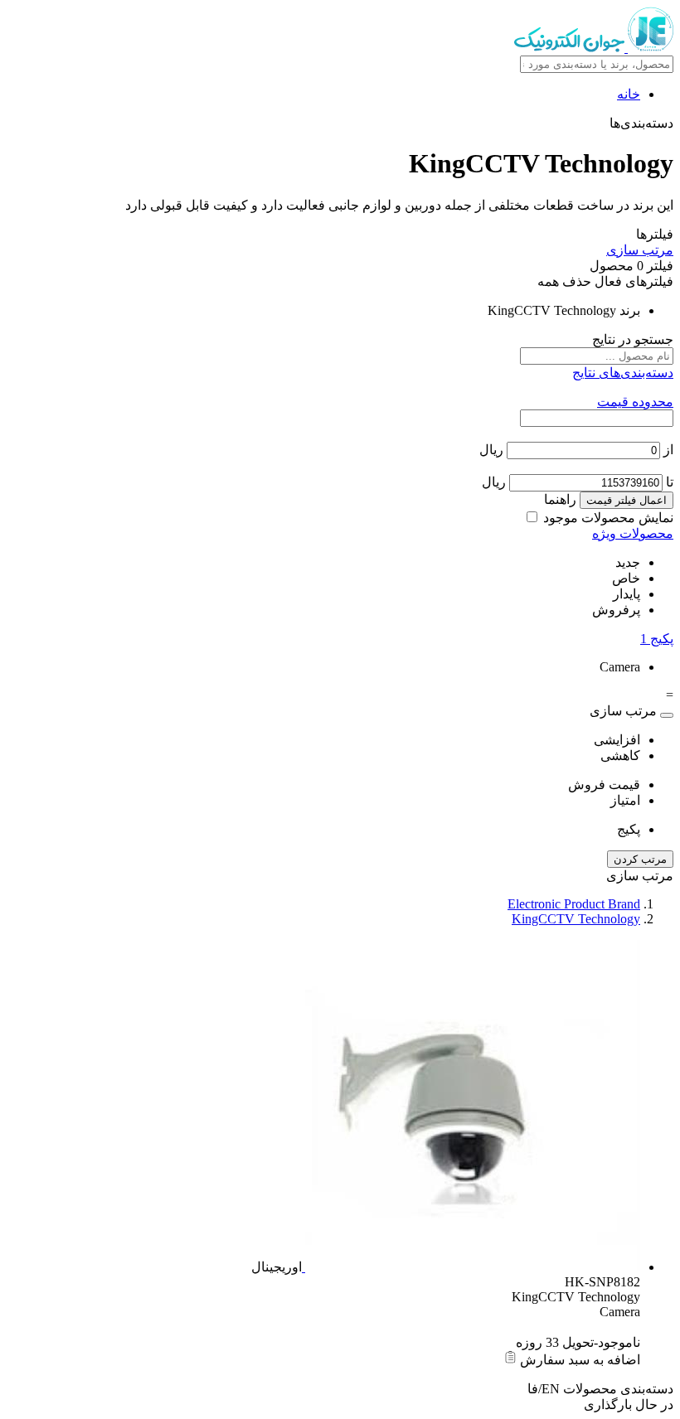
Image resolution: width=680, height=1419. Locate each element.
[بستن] (666, 715)
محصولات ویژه (632, 533)
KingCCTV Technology (576, 919)
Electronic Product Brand (574, 904)
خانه (628, 94)
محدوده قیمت (635, 402)
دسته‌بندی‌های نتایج (622, 373)
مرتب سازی (639, 250)
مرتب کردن (640, 859)
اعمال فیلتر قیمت (626, 500)
